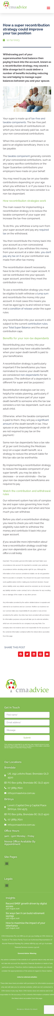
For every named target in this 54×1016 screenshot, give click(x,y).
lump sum (43, 293)
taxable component (19, 156)
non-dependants (29, 374)
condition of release (21, 308)
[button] (48, 8)
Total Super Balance (19, 327)
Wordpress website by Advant (27, 1009)
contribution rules (38, 323)
